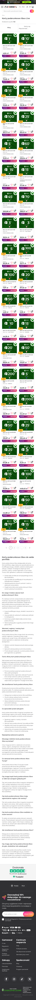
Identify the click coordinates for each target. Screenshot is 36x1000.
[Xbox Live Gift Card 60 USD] (26, 144)
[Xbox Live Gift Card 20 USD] (9, 64)
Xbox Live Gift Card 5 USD (9, 150)
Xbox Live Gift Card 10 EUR (9, 330)
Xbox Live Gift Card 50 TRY (9, 306)
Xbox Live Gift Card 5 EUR (26, 380)
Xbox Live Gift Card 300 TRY (25, 256)
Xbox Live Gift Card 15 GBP (26, 531)
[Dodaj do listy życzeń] (12, 53)
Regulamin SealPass (5, 949)
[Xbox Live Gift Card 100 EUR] (26, 474)
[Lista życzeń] (30, 6)
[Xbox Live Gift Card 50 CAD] (26, 348)
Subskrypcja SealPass (5, 970)
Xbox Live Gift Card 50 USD (26, 71)
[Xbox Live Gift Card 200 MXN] (9, 374)
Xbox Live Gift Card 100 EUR (25, 481)
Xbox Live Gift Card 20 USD (9, 71)
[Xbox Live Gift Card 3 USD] (9, 223)
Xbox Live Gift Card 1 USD (9, 45)
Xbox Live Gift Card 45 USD (9, 203)
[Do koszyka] (15, 52)
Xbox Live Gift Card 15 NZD (9, 481)
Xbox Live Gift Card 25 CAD (9, 456)
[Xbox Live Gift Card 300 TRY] (26, 249)
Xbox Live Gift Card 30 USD (26, 97)
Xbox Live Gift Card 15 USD (9, 97)
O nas (3, 943)
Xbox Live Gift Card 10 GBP (9, 406)
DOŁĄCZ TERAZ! (28, 914)
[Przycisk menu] (2, 6)
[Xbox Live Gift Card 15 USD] (9, 91)
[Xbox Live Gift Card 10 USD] (26, 39)
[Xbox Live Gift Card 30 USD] (26, 91)
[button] (32, 6)
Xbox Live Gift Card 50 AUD (26, 507)
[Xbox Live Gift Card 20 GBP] (9, 348)
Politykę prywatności (25, 919)
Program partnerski (22, 969)
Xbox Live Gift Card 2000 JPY (26, 407)
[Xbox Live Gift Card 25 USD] (26, 116)
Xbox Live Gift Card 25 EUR (26, 432)
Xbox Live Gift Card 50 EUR (9, 432)
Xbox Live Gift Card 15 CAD (26, 330)
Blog (17, 963)
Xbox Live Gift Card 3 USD (9, 229)
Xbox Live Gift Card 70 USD (26, 203)
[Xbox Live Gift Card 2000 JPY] (26, 399)
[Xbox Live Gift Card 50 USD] (26, 64)
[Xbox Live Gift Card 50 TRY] (9, 299)
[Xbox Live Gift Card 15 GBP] (26, 524)
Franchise (5, 966)
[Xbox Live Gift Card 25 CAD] (9, 450)
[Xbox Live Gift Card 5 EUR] (26, 374)
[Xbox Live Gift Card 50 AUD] (26, 500)
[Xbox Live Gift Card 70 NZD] (9, 524)
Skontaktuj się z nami (22, 954)
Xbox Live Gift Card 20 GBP (9, 354)
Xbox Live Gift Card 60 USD (26, 150)
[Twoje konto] (27, 6)
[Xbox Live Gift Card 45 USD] (9, 197)
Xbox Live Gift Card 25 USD (26, 123)
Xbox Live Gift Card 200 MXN (8, 381)
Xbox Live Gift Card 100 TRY (9, 281)
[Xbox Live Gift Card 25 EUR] (26, 425)
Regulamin (14, 919)
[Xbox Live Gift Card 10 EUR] (9, 323)
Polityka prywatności (6, 954)
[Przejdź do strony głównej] (10, 7)
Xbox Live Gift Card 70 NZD (9, 531)
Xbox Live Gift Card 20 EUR (26, 281)
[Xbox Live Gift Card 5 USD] (9, 144)
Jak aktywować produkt (23, 951)
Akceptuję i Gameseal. (18, 919)
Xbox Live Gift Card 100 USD (8, 124)
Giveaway (19, 966)
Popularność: (27, 27)
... (21, 548)
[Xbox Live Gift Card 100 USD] (9, 116)
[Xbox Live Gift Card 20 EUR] (26, 275)
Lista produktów (7, 963)
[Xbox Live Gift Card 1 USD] (9, 39)
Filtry (9, 27)
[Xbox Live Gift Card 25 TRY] (26, 299)
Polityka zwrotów (21, 948)
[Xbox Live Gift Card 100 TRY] (9, 275)
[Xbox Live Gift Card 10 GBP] (9, 399)
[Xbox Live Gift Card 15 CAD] (26, 323)
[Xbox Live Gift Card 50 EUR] (9, 425)
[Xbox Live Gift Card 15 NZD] (9, 474)
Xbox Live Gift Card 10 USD (26, 45)
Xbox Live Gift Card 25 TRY (26, 306)
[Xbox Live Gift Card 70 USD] (26, 197)
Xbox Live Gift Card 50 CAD (26, 354)
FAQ (17, 945)
